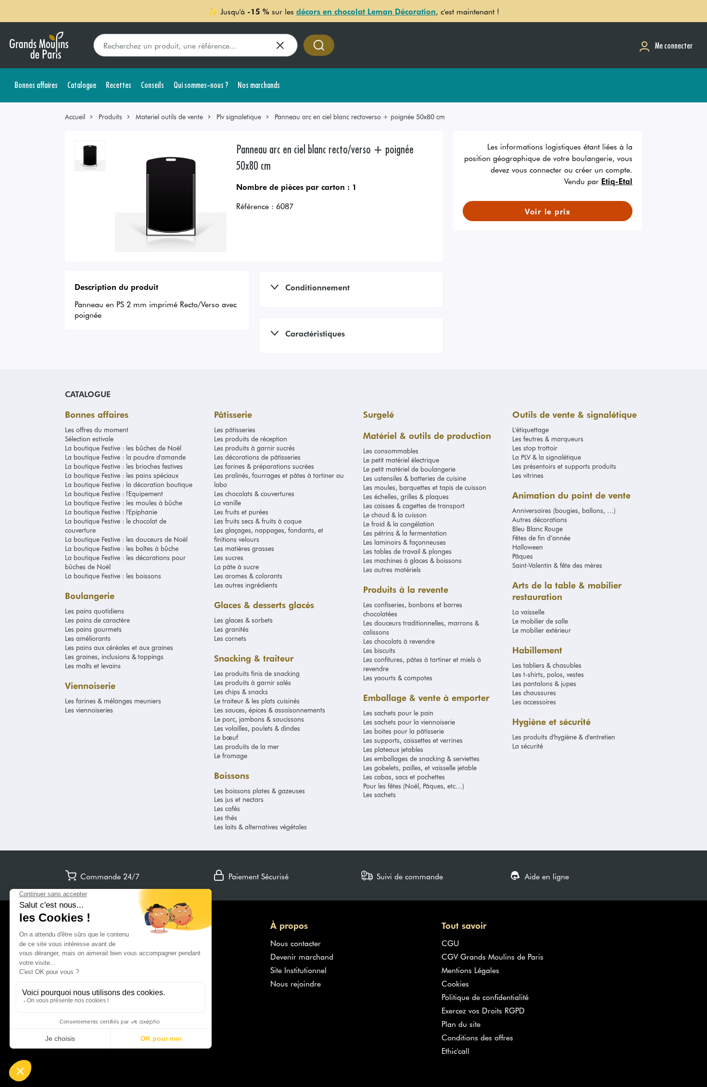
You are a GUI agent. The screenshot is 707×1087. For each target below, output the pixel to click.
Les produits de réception (250, 438)
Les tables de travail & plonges (407, 551)
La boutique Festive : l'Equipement (114, 493)
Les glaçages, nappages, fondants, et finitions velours (268, 534)
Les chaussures (534, 692)
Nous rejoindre (295, 983)
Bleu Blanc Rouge (537, 528)
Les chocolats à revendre (399, 641)
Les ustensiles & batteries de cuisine (414, 478)
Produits (110, 116)
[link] (79, 116)
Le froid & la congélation (398, 523)
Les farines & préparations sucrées (264, 466)
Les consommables (390, 450)
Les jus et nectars (239, 799)
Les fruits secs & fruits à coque (258, 520)
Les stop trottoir (534, 447)
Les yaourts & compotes (397, 677)
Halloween (527, 546)
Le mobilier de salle (540, 620)
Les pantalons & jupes (544, 683)
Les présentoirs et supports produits (564, 466)
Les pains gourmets (93, 629)
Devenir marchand (301, 956)
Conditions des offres (477, 1037)
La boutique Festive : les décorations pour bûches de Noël (125, 562)
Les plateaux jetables (393, 749)
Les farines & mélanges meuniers (113, 700)
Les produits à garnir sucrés (254, 447)
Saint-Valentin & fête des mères (557, 565)
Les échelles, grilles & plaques (406, 496)
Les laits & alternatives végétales (260, 826)
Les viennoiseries (89, 709)
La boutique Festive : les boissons (113, 575)
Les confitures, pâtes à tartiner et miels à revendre (422, 664)
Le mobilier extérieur (541, 630)
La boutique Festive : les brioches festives (124, 466)
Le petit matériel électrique (401, 459)
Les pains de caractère (97, 620)
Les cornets (230, 638)
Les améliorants (88, 638)
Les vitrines (527, 475)
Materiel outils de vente (169, 116)
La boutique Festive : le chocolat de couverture (115, 525)
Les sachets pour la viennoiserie (409, 721)
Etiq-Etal (616, 180)
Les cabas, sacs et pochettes (404, 776)
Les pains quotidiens (94, 610)
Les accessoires (534, 701)
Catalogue (88, 393)
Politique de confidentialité (485, 996)
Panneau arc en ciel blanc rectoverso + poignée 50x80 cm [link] (360, 116)
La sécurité (527, 745)
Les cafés (227, 808)
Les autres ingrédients (246, 584)
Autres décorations (539, 519)
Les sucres (228, 557)
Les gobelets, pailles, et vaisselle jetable (420, 767)
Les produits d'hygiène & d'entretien (563, 736)
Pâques (522, 556)
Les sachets (379, 794)
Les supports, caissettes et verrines (413, 740)
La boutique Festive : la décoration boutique (128, 484)
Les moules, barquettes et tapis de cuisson (424, 487)
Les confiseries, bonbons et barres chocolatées (412, 609)
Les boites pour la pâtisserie (403, 731)
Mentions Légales (470, 969)
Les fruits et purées (241, 511)
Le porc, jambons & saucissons (259, 719)
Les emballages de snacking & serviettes (421, 758)
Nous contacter (295, 942)
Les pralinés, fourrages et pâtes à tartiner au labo (279, 480)
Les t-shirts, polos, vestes (548, 674)
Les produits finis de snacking (257, 673)
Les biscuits (379, 650)
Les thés (225, 817)
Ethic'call (455, 1050)
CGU (450, 942)
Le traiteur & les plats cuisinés (257, 700)
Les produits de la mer (246, 746)
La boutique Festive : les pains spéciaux (121, 475)
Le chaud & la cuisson (395, 514)
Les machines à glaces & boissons (412, 560)
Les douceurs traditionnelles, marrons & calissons (421, 627)
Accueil (75, 116)
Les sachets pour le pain (398, 712)
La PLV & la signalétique (546, 457)
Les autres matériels (392, 569)
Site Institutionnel (298, 969)
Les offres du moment (96, 429)
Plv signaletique (238, 116)
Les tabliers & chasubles (546, 665)
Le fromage (230, 755)
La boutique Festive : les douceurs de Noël (126, 539)
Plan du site (461, 1023)
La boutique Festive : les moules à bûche (123, 502)
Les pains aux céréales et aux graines (119, 647)
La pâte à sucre (236, 566)
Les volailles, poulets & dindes (257, 728)
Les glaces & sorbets (243, 620)
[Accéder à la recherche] (318, 45)
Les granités (231, 629)
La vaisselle (528, 611)
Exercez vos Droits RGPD (483, 1010)
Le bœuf (226, 737)
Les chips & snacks (241, 691)
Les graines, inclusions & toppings (114, 656)
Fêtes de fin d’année (541, 537)
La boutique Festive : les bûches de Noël (123, 447)
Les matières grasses (244, 548)
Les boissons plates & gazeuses (259, 790)
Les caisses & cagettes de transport (414, 505)
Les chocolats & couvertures (254, 493)
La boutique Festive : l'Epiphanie (111, 511)
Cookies (455, 983)
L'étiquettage (530, 429)
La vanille (227, 502)
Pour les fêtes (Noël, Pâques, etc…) (413, 785)
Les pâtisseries (234, 429)
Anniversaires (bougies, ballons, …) (564, 510)
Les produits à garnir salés (252, 682)
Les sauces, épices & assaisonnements (269, 709)
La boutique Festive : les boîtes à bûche (121, 548)
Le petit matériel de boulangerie (409, 469)
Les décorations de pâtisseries (257, 457)
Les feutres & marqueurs (547, 438)
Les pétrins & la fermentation (405, 532)
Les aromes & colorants (248, 575)
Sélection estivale (89, 438)
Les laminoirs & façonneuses (404, 542)
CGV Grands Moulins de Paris (492, 956)
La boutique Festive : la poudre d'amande (125, 457)
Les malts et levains (93, 665)
